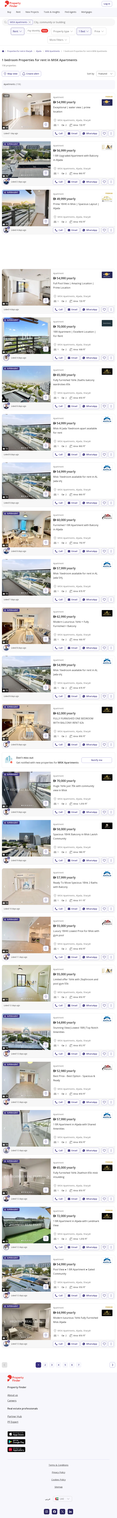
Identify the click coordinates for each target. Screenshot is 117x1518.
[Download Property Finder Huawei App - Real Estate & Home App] (16, 1449)
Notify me (96, 760)
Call (61, 133)
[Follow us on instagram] (46, 1511)
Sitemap (59, 1486)
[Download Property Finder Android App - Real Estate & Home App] (16, 1441)
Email (74, 133)
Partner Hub (14, 1416)
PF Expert (12, 1422)
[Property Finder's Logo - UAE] (13, 4)
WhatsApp (91, 133)
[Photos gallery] (26, 111)
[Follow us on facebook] (54, 1511)
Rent (18, 11)
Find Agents (70, 11)
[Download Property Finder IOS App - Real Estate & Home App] (16, 1434)
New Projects (32, 11)
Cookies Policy (58, 1479)
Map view (12, 73)
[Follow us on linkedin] (70, 1511)
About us (12, 1395)
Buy (9, 11)
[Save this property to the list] (104, 133)
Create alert (32, 73)
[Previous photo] (4, 111)
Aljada (38, 51)
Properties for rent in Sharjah (19, 51)
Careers (11, 1400)
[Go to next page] (112, 1365)
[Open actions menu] (111, 133)
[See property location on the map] (46, 124)
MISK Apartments (18, 22)
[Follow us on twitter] (62, 1511)
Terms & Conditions (58, 1465)
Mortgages (86, 11)
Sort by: (90, 73)
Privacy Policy (58, 1472)
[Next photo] (48, 111)
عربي (48, 1499)
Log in (107, 3)
